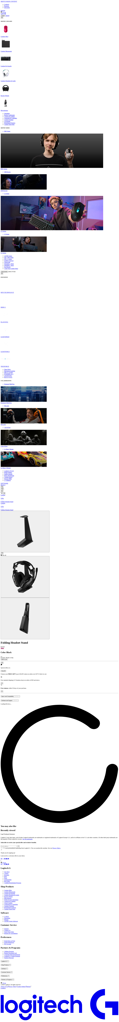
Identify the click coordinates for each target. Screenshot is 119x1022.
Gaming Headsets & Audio (11, 895)
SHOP (3, 15)
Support (3, 10)
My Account (7, 944)
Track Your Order (9, 932)
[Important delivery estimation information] (2, 683)
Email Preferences (9, 942)
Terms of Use (4, 986)
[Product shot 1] (25, 531)
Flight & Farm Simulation (11, 900)
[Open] (4, 493)
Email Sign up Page (9, 941)
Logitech (6, 4)
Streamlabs (7, 918)
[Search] (2, 487)
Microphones (7, 898)
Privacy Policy (13, 986)
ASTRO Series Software (11, 921)
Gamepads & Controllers (11, 904)
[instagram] (1, 859)
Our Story (7, 872)
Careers (6, 873)
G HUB (6, 916)
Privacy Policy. (56, 848)
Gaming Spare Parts (9, 909)
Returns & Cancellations (11, 933)
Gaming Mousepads (9, 892)
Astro (2, 498)
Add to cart (4, 659)
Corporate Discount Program (12, 954)
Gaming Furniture (9, 906)
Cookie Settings (21, 986)
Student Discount (9, 958)
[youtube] (7, 859)
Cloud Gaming (8, 903)
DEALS (3, 485)
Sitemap (28, 986)
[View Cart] (2, 493)
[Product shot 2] (25, 577)
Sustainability (8, 879)
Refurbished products (10, 907)
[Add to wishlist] (2, 553)
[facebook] (5, 859)
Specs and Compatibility (7, 696)
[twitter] (3, 859)
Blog (5, 876)
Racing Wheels (8, 896)
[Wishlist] (2, 489)
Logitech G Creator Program (12, 956)
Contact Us (7, 930)
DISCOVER (4, 271)
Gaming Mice (8, 890)
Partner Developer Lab (10, 953)
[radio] (1, 656)
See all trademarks (27, 839)
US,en (4, 12)
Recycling (7, 881)
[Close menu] (2, 18)
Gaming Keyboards (9, 893)
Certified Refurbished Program (12, 883)
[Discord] (8, 859)
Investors (6, 875)
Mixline (6, 919)
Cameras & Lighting (9, 901)
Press (5, 878)
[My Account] (2, 491)
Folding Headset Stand (7, 501)
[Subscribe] (18, 846)
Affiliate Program (9, 951)
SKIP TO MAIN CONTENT (9, 1)
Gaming (3, 495)
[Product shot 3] (25, 618)
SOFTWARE (4, 483)
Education (7, 7)
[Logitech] (3, 14)
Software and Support (6, 700)
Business (6, 6)
